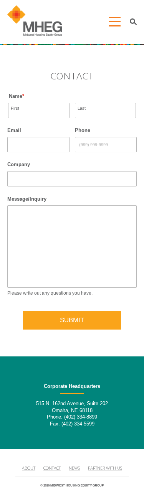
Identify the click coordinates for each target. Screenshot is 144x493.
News (74, 468)
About (28, 468)
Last (82, 108)
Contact (52, 468)
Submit (72, 320)
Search (133, 21)
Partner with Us (105, 468)
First (15, 108)
